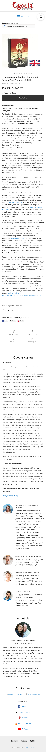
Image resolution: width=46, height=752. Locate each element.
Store (4, 83)
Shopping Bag (32, 342)
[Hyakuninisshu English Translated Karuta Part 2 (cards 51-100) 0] (23, 53)
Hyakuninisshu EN (15, 202)
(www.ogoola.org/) (17, 238)
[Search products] (41, 17)
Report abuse (30, 747)
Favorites (13, 342)
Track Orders (32, 334)
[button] (9, 310)
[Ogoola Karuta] (23, 5)
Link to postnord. (14, 293)
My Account (13, 334)
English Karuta (14, 83)
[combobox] (18, 26)
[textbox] (17, 26)
